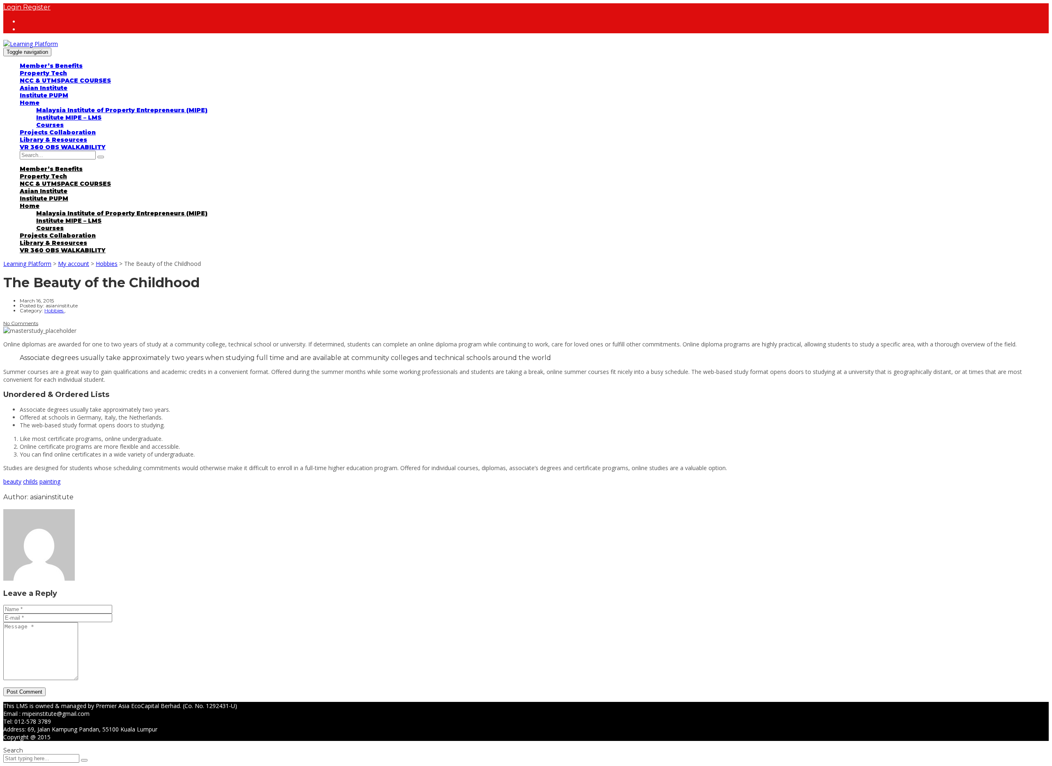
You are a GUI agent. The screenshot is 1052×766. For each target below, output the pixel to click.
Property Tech (43, 73)
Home (29, 102)
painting (49, 481)
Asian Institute (43, 88)
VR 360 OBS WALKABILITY (63, 147)
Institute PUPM (44, 95)
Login (13, 7)
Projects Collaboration (58, 132)
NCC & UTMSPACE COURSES (65, 80)
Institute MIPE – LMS (69, 117)
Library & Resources (53, 139)
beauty (12, 481)
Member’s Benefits (51, 65)
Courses (50, 125)
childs (30, 481)
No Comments (20, 323)
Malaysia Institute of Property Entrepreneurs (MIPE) (122, 110)
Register (37, 7)
